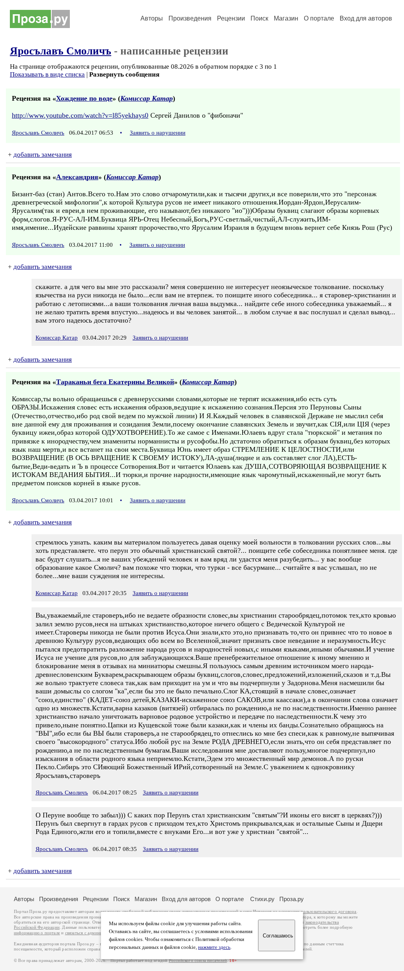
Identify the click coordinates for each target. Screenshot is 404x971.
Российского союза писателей (198, 960)
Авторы (151, 18)
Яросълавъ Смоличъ (60, 51)
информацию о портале (37, 933)
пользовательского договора (328, 911)
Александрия (77, 177)
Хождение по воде (84, 98)
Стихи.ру (262, 899)
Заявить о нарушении (157, 133)
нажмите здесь (214, 947)
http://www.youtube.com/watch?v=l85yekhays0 (80, 115)
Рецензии (231, 18)
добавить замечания (42, 154)
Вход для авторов (366, 18)
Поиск (259, 18)
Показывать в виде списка (47, 74)
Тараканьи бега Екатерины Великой (115, 382)
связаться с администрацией (92, 933)
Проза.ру (291, 899)
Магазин (286, 18)
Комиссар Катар (146, 98)
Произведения (189, 18)
